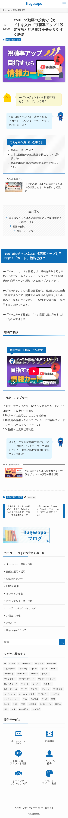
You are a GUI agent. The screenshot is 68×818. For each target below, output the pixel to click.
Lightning (23, 668)
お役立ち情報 (13, 615)
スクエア (47, 684)
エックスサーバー (26, 679)
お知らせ (11, 622)
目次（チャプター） (27, 231)
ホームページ (9, 694)
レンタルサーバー (11, 699)
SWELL (54, 668)
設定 (6, 709)
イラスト (45, 674)
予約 (25, 699)
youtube (31, 497)
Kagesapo (34, 4)
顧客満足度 (24, 709)
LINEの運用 (12, 586)
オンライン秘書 (14, 593)
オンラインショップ (46, 679)
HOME (18, 808)
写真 (53, 699)
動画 (15, 704)
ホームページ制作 (26, 694)
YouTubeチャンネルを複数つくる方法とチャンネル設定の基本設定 (44, 473)
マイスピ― (43, 694)
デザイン (34, 689)
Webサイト (9, 674)
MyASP (34, 668)
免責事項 (49, 808)
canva (12, 663)
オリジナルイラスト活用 (19, 601)
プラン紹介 (58, 689)
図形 (23, 704)
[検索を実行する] (62, 642)
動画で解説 (19, 226)
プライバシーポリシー (33, 808)
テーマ (24, 689)
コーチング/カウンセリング (20, 608)
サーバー (36, 684)
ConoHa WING (25, 663)
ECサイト (39, 663)
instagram (51, 663)
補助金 (58, 704)
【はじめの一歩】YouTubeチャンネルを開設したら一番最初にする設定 (44, 187)
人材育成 (34, 699)
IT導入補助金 (9, 668)
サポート (25, 684)
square (44, 668)
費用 (13, 709)
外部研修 (32, 704)
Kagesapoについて (16, 630)
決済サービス (45, 704)
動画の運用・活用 (13, 40)
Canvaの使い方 (14, 579)
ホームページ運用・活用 (19, 564)
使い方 (45, 699)
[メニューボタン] (64, 4)
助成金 (7, 704)
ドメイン (45, 689)
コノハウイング (10, 684)
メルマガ (55, 694)
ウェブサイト (9, 679)
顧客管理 (36, 709)
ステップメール (10, 689)
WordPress (22, 674)
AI (5, 663)
